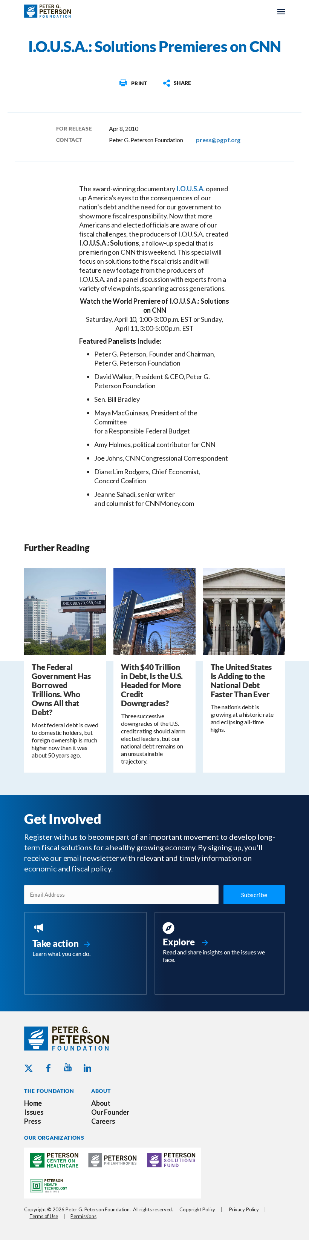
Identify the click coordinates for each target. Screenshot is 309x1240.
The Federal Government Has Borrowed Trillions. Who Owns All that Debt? (61, 689)
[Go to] (132, 83)
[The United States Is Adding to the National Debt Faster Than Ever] (244, 610)
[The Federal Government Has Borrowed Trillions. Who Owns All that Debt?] (65, 610)
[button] (176, 83)
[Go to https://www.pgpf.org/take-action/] (85, 940)
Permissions (83, 1216)
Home (33, 1103)
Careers (103, 1121)
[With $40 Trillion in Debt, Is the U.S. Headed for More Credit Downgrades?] (154, 610)
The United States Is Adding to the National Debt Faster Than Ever (241, 680)
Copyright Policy (197, 1209)
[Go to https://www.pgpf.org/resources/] (220, 943)
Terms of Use (43, 1216)
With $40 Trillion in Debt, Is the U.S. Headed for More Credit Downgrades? (152, 685)
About (100, 1103)
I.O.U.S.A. (190, 188)
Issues (34, 1112)
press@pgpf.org (218, 139)
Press (32, 1121)
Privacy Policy (244, 1209)
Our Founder (110, 1112)
